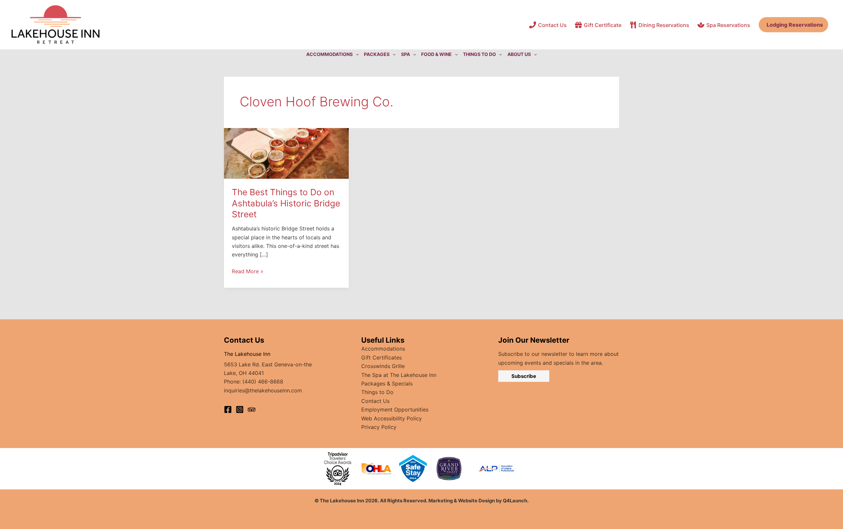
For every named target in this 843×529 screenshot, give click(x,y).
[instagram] (240, 409)
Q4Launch (515, 501)
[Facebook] (228, 409)
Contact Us (375, 401)
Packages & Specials (387, 383)
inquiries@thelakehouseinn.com (263, 390)
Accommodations (383, 348)
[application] (356, 54)
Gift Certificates (381, 357)
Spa (405, 54)
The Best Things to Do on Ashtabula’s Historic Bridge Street (286, 203)
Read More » (247, 272)
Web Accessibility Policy (391, 418)
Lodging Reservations (793, 24)
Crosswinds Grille (383, 366)
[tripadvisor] (252, 409)
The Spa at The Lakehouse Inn (398, 375)
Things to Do (377, 392)
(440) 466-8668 (262, 381)
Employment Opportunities (394, 409)
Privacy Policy (378, 427)
